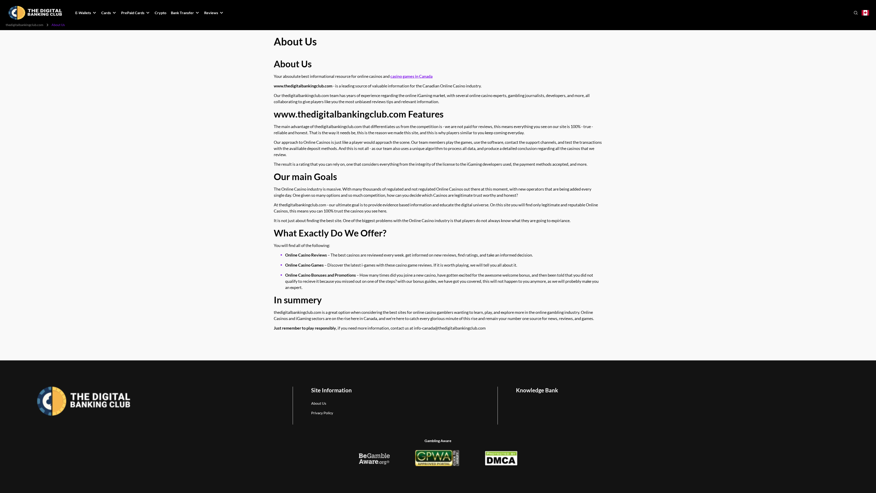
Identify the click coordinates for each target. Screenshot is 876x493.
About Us (318, 403)
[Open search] (855, 12)
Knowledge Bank (537, 390)
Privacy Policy (322, 413)
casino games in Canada (411, 76)
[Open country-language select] (865, 13)
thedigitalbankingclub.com (24, 25)
